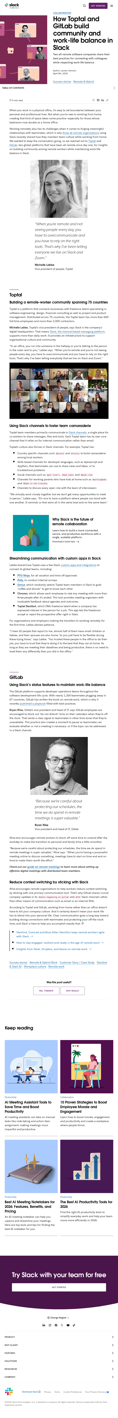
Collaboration (62, 13)
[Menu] (111, 5)
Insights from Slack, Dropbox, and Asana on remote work (51, 949)
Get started (98, 5)
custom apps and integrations (78, 565)
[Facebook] (98, 100)
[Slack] (12, 6)
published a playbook (33, 703)
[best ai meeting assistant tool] (31, 1066)
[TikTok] (74, 1325)
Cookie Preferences (72, 1392)
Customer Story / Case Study (77, 962)
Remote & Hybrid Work (43, 962)
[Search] (84, 6)
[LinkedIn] (102, 100)
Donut (21, 584)
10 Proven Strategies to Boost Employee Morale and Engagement (83, 1107)
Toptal (92, 141)
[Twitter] (93, 100)
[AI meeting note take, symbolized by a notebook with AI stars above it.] (31, 1166)
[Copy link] (107, 100)
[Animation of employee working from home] (86, 1066)
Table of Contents (13, 88)
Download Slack (30, 1391)
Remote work (56, 966)
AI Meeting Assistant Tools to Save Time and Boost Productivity (28, 1107)
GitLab (13, 145)
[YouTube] (68, 1325)
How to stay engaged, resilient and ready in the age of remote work (58, 942)
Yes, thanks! (46, 990)
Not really (72, 990)
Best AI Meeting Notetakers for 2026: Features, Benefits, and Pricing (30, 1207)
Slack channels (78, 432)
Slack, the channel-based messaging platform (77, 331)
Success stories (62, 81)
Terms (57, 1392)
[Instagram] (50, 1325)
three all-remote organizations (81, 132)
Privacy (47, 1392)
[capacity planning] (86, 1166)
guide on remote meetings (43, 866)
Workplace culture (35, 966)
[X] (62, 1325)
